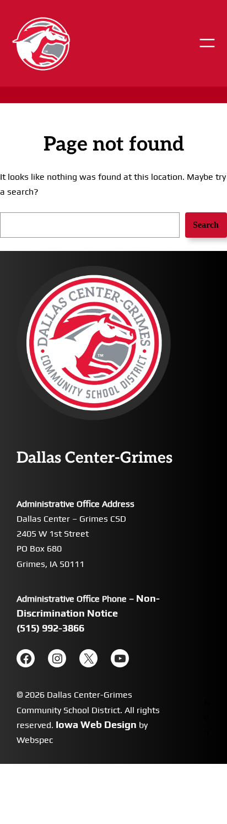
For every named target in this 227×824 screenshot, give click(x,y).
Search (206, 224)
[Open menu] (207, 43)
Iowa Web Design (96, 724)
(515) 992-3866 (50, 628)
